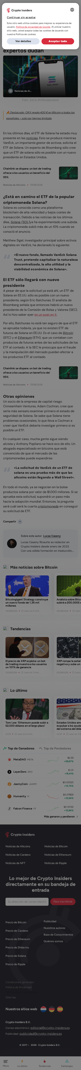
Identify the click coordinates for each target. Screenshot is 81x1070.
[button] (23, 41)
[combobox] (72, 10)
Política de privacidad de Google (33, 27)
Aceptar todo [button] (58, 41)
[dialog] (40, 26)
